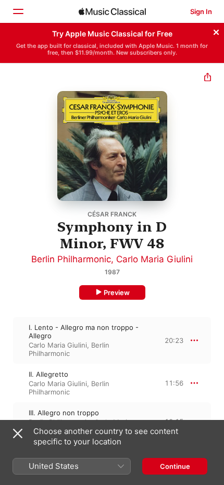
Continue (175, 466)
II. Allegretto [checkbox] (48, 374)
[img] (112, 11)
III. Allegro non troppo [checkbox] (64, 413)
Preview (117, 292)
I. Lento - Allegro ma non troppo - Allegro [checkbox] (84, 331)
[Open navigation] (17, 11)
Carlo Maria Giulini (154, 259)
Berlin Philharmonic (71, 259)
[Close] (216, 31)
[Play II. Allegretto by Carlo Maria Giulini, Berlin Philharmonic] (7, 383)
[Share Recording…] (207, 78)
